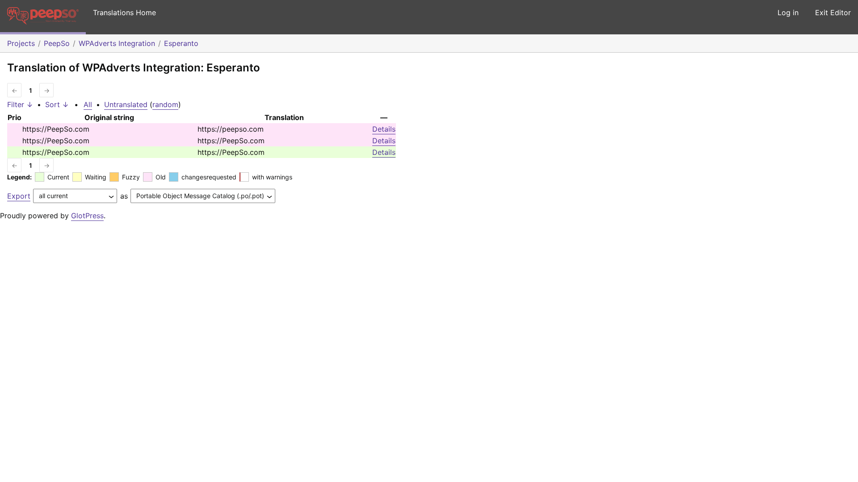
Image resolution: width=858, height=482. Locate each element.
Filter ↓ (20, 104)
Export (18, 195)
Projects (21, 43)
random (165, 104)
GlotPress (87, 215)
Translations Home (124, 12)
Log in (788, 12)
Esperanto (181, 43)
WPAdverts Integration (117, 43)
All (88, 104)
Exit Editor (833, 12)
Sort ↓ (57, 104)
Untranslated (125, 104)
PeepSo (57, 43)
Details (383, 129)
